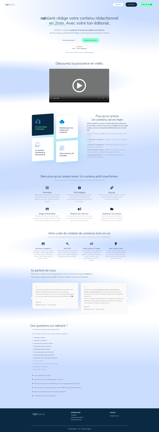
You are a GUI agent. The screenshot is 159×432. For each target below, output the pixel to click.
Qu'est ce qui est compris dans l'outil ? (47, 329)
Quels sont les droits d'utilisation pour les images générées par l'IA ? (57, 384)
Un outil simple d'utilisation (41, 128)
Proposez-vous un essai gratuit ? (45, 396)
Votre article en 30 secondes (66, 154)
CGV (79, 429)
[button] (79, 329)
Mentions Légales (86, 429)
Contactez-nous (114, 416)
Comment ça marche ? (77, 417)
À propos (73, 415)
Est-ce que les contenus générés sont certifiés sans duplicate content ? (57, 388)
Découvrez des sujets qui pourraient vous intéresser (53, 406)
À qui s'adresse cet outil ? (42, 375)
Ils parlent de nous (76, 420)
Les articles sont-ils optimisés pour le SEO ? (49, 379)
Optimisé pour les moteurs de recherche (66, 130)
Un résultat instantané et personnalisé (40, 152)
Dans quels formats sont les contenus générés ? (50, 392)
